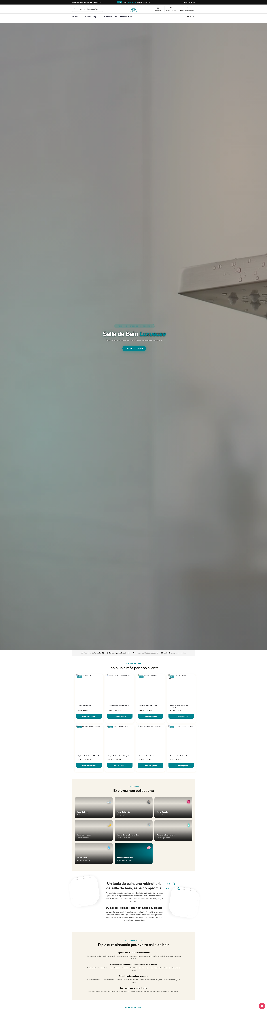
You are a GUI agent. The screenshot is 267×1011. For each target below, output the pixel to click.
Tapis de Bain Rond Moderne (149, 756)
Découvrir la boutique (134, 348)
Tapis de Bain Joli (84, 705)
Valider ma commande (187, 11)
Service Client (171, 11)
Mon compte (158, 11)
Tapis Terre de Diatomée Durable (179, 706)
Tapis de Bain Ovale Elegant (118, 756)
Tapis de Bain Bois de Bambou (181, 756)
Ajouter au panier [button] (120, 716)
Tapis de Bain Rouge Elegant (88, 756)
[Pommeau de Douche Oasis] (120, 688)
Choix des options (89, 716)
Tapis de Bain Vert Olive (148, 705)
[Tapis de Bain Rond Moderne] (150, 738)
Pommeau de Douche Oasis (118, 705)
